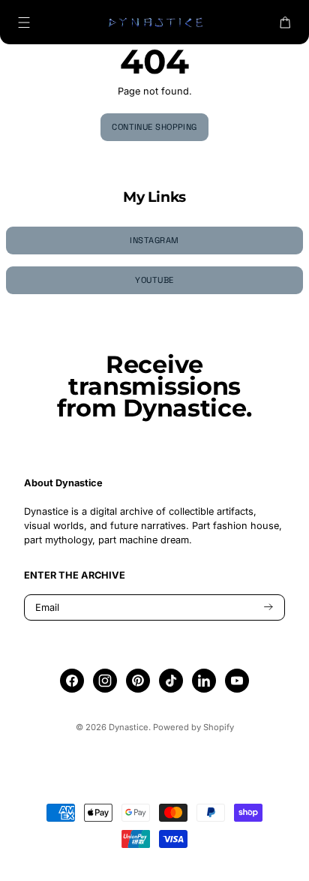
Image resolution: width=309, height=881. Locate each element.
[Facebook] (72, 681)
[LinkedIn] (204, 681)
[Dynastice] (154, 22)
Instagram (154, 240)
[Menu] (24, 23)
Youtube (154, 280)
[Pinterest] (138, 681)
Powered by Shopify (193, 727)
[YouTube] (237, 680)
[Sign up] (268, 607)
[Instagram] (105, 680)
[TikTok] (171, 681)
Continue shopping (154, 127)
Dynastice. (130, 727)
